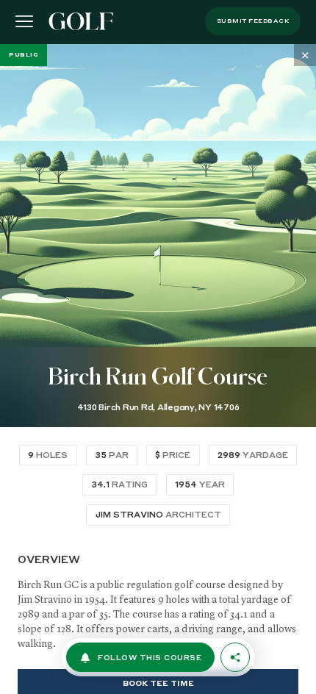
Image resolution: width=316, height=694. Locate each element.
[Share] (235, 657)
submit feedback (253, 21)
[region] (158, 369)
